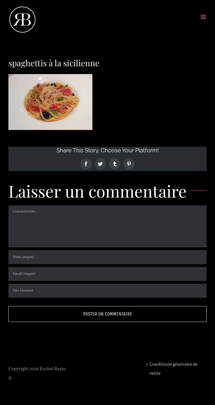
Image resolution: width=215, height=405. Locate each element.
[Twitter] (100, 164)
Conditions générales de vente (173, 368)
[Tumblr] (114, 164)
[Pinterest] (129, 164)
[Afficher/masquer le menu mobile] (204, 17)
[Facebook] (86, 164)
